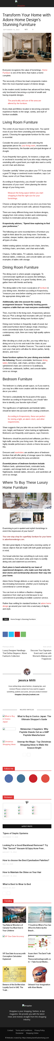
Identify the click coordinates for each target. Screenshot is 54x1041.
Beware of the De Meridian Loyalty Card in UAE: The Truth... (14, 987)
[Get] (33, 807)
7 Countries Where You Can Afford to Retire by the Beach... (39, 928)
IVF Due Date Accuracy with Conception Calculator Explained (14, 956)
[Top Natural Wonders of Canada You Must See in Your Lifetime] (14, 915)
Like (8, 775)
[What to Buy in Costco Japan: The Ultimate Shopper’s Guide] (9, 719)
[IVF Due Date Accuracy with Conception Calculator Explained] (14, 943)
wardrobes (19, 452)
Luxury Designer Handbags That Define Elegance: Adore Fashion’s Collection (15, 653)
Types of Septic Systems (15, 833)
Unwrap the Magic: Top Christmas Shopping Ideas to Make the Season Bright (34, 744)
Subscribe (45, 775)
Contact (10, 1030)
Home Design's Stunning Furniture (23, 619)
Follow (21, 775)
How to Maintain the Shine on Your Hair (22, 872)
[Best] (33, 813)
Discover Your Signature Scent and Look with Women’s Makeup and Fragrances (41, 654)
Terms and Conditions (24, 1030)
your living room (28, 145)
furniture (43, 288)
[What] (19, 807)
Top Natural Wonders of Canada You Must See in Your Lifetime (13, 928)
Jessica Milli (27, 680)
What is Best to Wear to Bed (17, 884)
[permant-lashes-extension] (19, 813)
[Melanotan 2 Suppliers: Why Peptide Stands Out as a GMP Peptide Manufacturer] (9, 732)
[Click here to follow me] (27, 803)
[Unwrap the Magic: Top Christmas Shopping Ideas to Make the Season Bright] (9, 744)
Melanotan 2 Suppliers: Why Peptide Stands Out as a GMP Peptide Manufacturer (34, 732)
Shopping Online (32, 1033)
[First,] (5, 810)
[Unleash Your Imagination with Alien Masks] (40, 974)
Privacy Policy (40, 1030)
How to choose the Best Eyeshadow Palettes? (26, 860)
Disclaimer (20, 1033)
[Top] (5, 816)
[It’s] (5, 813)
